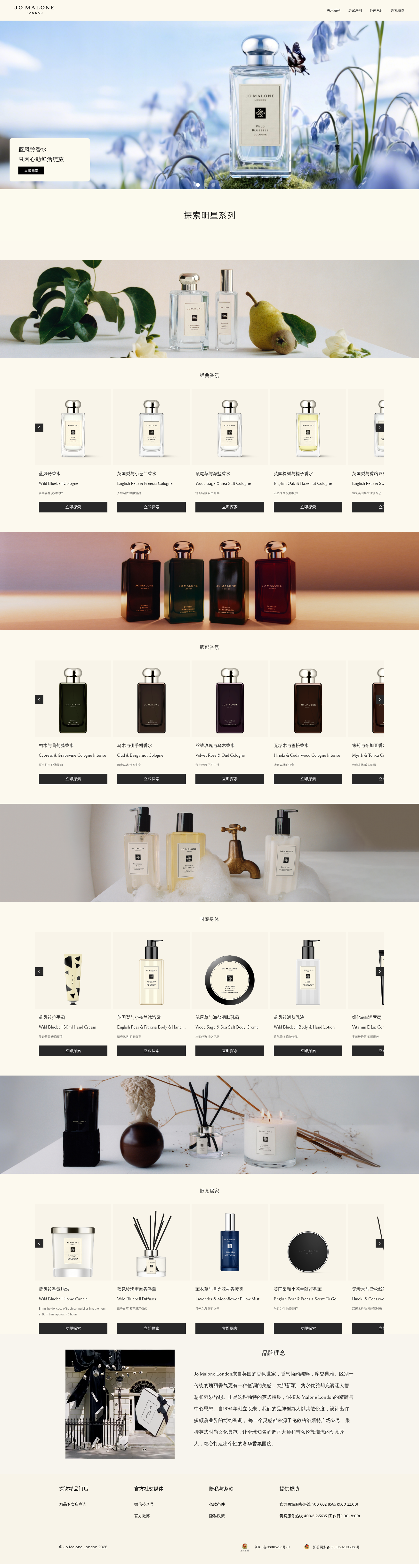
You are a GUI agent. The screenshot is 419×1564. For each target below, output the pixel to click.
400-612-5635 (315, 1516)
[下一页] (380, 428)
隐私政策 (217, 1516)
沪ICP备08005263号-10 (272, 1547)
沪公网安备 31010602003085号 (336, 1547)
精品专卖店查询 (72, 1504)
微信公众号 (144, 1504)
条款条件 (217, 1504)
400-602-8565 (324, 1504)
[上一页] (39, 428)
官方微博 (142, 1516)
